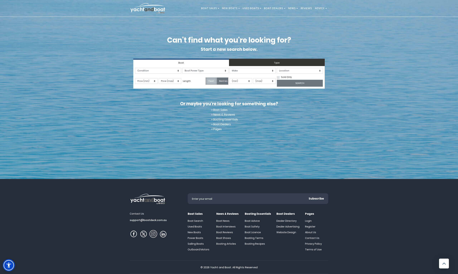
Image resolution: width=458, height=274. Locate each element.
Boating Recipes (255, 244)
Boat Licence (253, 232)
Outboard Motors (198, 249)
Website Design (286, 232)
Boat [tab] (181, 62)
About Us (310, 232)
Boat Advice (252, 221)
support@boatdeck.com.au (148, 220)
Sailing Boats (196, 244)
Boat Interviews (226, 226)
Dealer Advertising (287, 226)
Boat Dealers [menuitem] (273, 8)
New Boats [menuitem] (230, 8)
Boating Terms (254, 238)
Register (310, 226)
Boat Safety (252, 226)
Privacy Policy (313, 244)
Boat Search (195, 221)
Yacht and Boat (220, 267)
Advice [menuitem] (320, 8)
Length (187, 81)
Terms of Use (313, 249)
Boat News (223, 221)
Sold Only (286, 77)
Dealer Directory (286, 221)
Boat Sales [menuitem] (209, 8)
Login (308, 221)
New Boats (194, 232)
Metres (223, 81)
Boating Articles (226, 244)
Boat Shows (223, 238)
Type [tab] (277, 62)
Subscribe (316, 199)
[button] (9, 265)
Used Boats (195, 226)
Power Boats (195, 238)
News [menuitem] (292, 8)
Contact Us (312, 238)
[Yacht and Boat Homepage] (147, 8)
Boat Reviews (224, 232)
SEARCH (299, 83)
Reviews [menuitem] (306, 8)
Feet (211, 81)
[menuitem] (219, 8)
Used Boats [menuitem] (251, 8)
